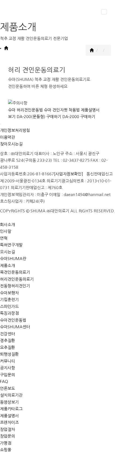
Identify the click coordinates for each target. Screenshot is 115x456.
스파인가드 (9, 306)
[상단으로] (0, 124)
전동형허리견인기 (15, 286)
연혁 (3, 238)
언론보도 (7, 388)
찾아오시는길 (11, 144)
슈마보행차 (9, 293)
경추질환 (7, 340)
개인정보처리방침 (15, 130)
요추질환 (7, 347)
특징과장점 (9, 313)
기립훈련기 (9, 299)
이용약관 (7, 137)
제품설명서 (9, 416)
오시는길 (7, 252)
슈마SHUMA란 (13, 259)
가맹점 (5, 443)
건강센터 (7, 334)
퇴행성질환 (9, 354)
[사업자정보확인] (68, 174)
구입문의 (7, 375)
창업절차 (7, 429)
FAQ (4, 381)
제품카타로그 (11, 409)
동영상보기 (9, 402)
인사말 (5, 231)
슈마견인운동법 (13, 320)
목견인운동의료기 (15, 272)
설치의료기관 (11, 395)
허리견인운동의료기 (17, 279)
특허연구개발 (11, 245)
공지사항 (7, 368)
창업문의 (7, 436)
